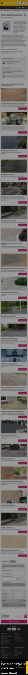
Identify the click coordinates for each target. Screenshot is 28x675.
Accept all (4, 672)
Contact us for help (27, 667)
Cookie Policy (12, 668)
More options (12, 672)
